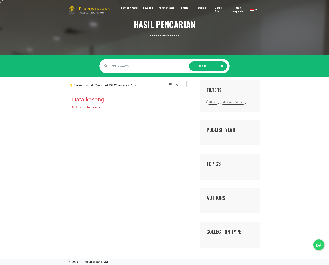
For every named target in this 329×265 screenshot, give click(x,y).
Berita (185, 8)
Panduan (201, 8)
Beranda (154, 35)
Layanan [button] (148, 8)
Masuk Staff (218, 9)
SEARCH (203, 66)
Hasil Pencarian (170, 35)
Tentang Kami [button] (129, 8)
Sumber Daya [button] (167, 8)
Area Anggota (238, 9)
